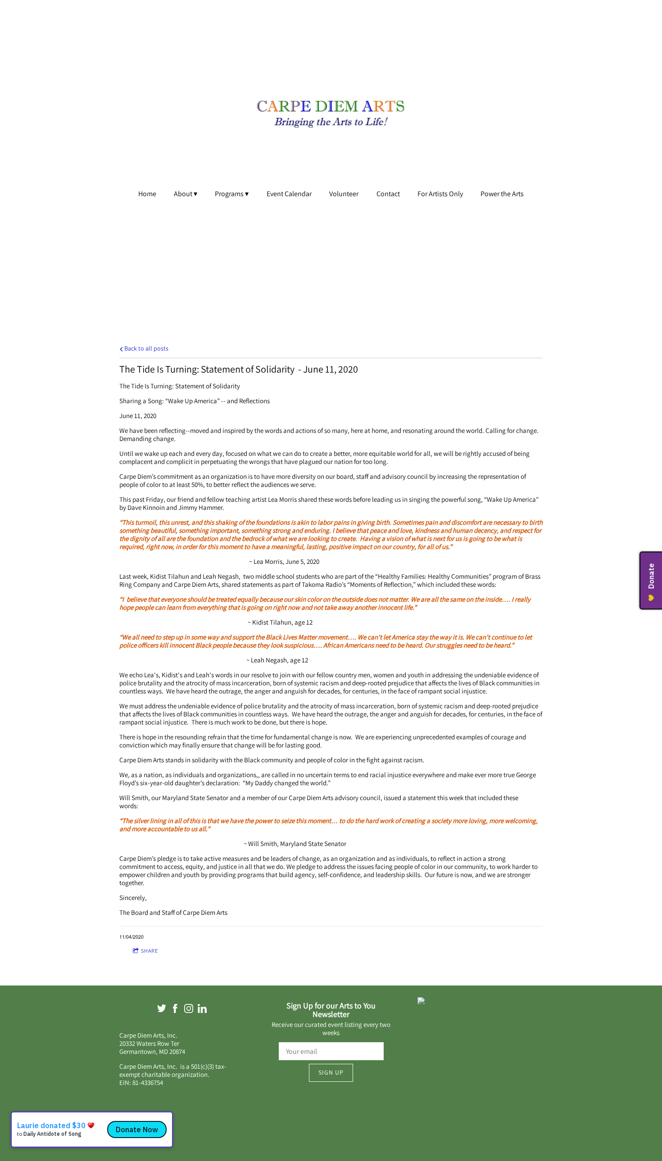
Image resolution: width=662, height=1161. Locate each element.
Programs (229, 193)
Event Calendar (289, 193)
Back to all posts (145, 348)
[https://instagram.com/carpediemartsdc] (188, 1010)
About (183, 193)
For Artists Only (440, 193)
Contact (388, 193)
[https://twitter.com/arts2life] (161, 1010)
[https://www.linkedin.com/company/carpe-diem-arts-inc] (202, 1010)
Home (147, 193)
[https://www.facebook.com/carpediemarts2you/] (175, 1010)
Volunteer (343, 193)
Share (149, 950)
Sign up (331, 1072)
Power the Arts (502, 193)
